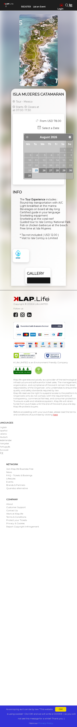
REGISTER (26, 6)
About (9, 504)
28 (57, 170)
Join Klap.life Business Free (19, 469)
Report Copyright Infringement (22, 526)
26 (44, 170)
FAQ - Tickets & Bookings (19, 475)
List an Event (39, 6)
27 (50, 170)
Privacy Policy (45, 723)
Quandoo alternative (17, 488)
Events (9, 481)
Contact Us (12, 510)
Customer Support (16, 507)
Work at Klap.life (14, 513)
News (9, 472)
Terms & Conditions (16, 517)
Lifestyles (10, 478)
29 (63, 170)
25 (36, 170)
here (55, 414)
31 (29, 175)
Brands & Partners (15, 485)
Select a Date (50, 128)
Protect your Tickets (16, 520)
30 (70, 170)
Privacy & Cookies (15, 523)
